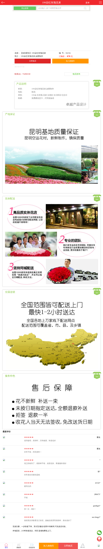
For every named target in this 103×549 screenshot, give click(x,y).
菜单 (88, 3)
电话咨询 (76, 74)
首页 (6, 547)
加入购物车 (70, 61)
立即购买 (32, 61)
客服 (99, 539)
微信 (99, 533)
